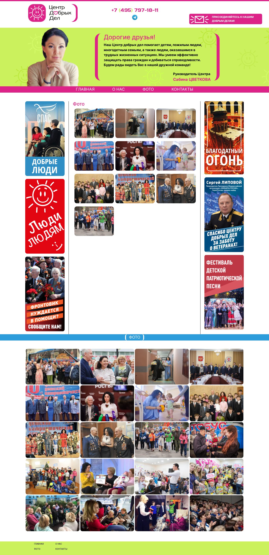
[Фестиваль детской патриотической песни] (224, 292)
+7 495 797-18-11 (134, 10)
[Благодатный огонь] (224, 137)
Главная (85, 89)
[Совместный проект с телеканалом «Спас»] (45, 138)
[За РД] (224, 214)
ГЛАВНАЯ (39, 544)
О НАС (118, 89)
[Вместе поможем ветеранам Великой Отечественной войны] (45, 294)
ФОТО (148, 89)
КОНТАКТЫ (182, 89)
